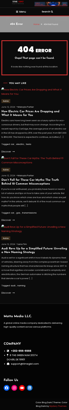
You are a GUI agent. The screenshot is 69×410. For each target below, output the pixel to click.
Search (46, 11)
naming (21, 285)
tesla (28, 144)
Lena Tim (22, 244)
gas (18, 212)
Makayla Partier (26, 106)
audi (13, 285)
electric (20, 144)
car (12, 144)
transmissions (29, 212)
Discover (6, 151)
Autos (6, 101)
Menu (22, 11)
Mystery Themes (57, 406)
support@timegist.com (25, 363)
